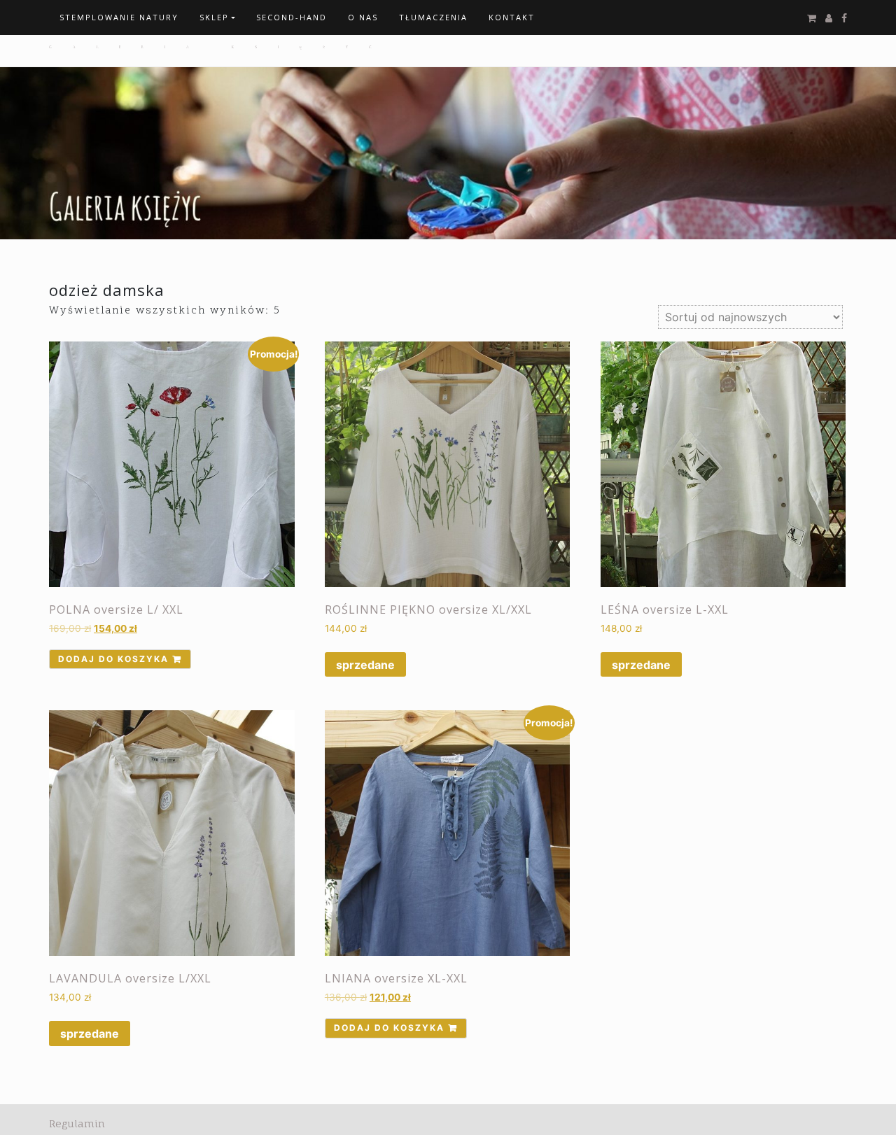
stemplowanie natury (118, 17)
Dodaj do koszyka (113, 659)
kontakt (512, 17)
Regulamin (77, 1123)
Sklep (214, 17)
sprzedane (365, 665)
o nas (363, 17)
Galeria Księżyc (220, 47)
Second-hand (291, 17)
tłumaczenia (433, 17)
